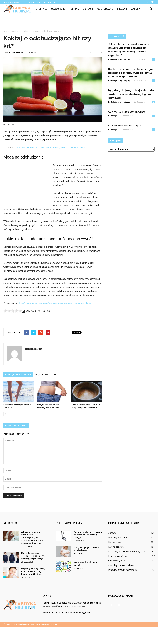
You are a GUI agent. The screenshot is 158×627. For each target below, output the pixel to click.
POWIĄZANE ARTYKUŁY (18, 374)
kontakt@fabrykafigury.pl (77, 612)
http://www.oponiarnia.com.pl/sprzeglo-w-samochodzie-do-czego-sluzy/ (55, 303)
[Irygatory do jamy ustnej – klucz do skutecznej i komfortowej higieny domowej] (11, 572)
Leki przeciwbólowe (118, 556)
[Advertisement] (79, 22)
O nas (39, 2)
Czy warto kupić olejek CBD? (126, 111)
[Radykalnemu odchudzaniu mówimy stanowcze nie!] (52, 391)
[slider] (12, 311)
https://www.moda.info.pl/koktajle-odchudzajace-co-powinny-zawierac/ (51, 147)
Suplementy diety (116, 560)
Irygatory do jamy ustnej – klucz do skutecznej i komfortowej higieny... (34, 571)
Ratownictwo (114, 542)
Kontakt (57, 2)
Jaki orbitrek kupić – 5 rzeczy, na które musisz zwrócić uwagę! (88, 535)
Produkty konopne (117, 537)
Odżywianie (58, 9)
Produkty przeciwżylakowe (121, 565)
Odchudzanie (105, 9)
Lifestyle (41, 9)
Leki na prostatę (116, 546)
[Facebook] (147, 2)
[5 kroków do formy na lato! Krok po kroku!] (18, 391)
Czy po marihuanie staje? (124, 125)
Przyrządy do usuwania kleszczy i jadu (127, 551)
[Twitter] (152, 2)
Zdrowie (88, 9)
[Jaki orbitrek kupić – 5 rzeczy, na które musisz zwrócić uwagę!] (63, 536)
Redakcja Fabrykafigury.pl (120, 59)
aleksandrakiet (16, 52)
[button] (151, 9)
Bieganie (122, 9)
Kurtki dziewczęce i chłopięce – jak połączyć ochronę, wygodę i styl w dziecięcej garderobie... (130, 73)
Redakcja (112, 116)
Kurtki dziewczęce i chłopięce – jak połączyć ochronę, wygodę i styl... (33, 556)
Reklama (47, 2)
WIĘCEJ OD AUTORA (45, 374)
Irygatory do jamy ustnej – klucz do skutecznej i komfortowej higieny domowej (131, 94)
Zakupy (135, 9)
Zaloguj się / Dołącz (11, 2)
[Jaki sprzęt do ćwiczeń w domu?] (63, 566)
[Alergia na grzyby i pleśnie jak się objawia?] (63, 551)
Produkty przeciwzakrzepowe (122, 569)
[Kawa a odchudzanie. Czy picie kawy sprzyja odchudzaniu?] (86, 391)
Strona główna (28, 2)
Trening (74, 9)
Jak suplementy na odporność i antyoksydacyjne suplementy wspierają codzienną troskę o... (32, 537)
